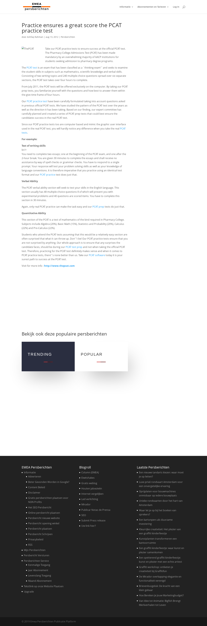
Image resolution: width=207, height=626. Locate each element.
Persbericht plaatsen (40, 528)
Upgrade (29, 591)
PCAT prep (98, 206)
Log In (176, 7)
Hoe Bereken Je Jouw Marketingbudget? (161, 595)
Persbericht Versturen (36, 555)
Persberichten (68, 36)
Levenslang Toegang (39, 575)
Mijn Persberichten (34, 550)
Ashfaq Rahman (35, 36)
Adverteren (34, 476)
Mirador (86, 504)
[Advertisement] (74, 298)
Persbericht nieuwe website (44, 518)
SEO (83, 515)
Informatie (125, 7)
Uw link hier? (88, 525)
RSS (30, 544)
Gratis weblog (89, 483)
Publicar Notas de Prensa (95, 510)
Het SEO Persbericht (39, 507)
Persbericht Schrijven (40, 534)
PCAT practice (47, 174)
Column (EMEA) (90, 472)
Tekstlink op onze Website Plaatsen (43, 586)
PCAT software (97, 255)
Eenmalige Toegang (39, 565)
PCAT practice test (37, 101)
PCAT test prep (74, 247)
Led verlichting (89, 499)
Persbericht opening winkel (43, 523)
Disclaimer (34, 492)
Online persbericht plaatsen (44, 512)
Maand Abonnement (40, 580)
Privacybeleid (35, 539)
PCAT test (32, 67)
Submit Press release (93, 520)
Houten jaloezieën (91, 488)
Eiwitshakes (88, 477)
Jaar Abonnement (38, 570)
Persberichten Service (36, 560)
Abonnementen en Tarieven (151, 7)
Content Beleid (36, 487)
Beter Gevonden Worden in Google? (48, 482)
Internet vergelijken (92, 493)
